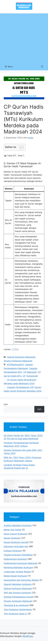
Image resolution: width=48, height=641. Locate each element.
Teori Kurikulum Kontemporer (18, 609)
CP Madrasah (30, 372)
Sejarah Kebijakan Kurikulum (18, 584)
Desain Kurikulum (12, 538)
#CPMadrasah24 (15, 364)
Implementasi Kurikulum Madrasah (21, 563)
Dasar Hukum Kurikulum (15, 534)
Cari (6, 404)
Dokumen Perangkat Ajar (16, 546)
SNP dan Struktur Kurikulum (17, 592)
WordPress (27, 636)
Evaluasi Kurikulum (13, 550)
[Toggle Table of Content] (20, 147)
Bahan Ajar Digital (12, 529)
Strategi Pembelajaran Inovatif (19, 597)
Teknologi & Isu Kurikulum (16, 605)
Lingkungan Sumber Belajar (17, 571)
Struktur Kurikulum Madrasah (18, 361)
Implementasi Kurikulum (15, 559)
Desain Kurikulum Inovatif (16, 542)
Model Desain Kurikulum (15, 576)
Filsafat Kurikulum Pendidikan (18, 555)
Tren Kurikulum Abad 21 (15, 613)
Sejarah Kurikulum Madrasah (21, 357)
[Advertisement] (24, 37)
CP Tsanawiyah (30, 376)
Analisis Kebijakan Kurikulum (18, 525)
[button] (42, 66)
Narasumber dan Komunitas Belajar (21, 580)
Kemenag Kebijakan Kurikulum (18, 567)
